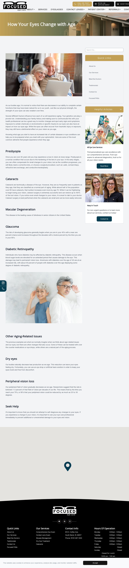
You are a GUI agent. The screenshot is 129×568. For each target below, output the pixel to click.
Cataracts (39, 544)
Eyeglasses (57, 9)
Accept (95, 563)
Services (42, 9)
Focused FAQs (94, 98)
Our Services (93, 73)
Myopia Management (43, 538)
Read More (104, 166)
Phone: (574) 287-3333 (73, 538)
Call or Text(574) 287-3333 (84, 4)
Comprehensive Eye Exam (45, 532)
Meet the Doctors (95, 79)
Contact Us (93, 92)
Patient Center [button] (96, 9)
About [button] (30, 9)
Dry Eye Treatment (43, 541)
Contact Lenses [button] (74, 9)
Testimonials (93, 85)
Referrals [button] (114, 9)
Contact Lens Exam (43, 535)
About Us (92, 66)
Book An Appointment (104, 4)
